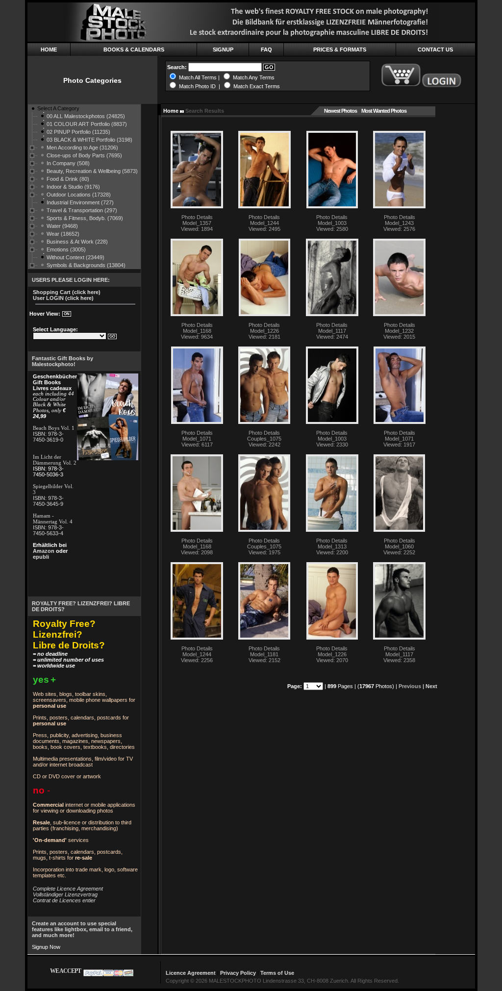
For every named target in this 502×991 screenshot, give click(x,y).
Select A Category (58, 108)
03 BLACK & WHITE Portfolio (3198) (89, 140)
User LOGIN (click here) (63, 298)
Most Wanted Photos (383, 111)
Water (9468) (62, 226)
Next (431, 686)
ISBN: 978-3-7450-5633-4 (48, 530)
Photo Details (197, 217)
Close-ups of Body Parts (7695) (84, 155)
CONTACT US (435, 49)
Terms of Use (277, 973)
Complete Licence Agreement (68, 889)
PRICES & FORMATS (339, 49)
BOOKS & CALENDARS (133, 49)
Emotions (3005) (66, 249)
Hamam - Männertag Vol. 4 (53, 518)
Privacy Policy (238, 973)
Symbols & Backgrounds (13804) (86, 265)
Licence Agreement (191, 973)
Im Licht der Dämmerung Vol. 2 (54, 460)
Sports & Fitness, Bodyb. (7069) (85, 218)
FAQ (266, 49)
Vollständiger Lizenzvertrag (65, 894)
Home (170, 111)
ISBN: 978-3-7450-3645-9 (48, 501)
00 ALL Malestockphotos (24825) (86, 116)
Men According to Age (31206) (82, 147)
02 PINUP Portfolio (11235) (78, 132)
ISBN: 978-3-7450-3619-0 (48, 437)
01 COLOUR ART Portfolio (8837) (87, 124)
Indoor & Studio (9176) (73, 187)
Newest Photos (340, 111)
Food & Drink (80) (68, 179)
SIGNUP (223, 49)
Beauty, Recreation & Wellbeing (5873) (92, 171)
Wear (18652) (63, 234)
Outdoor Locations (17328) (79, 195)
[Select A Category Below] (32, 110)
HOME (49, 49)
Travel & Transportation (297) (82, 210)
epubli (41, 557)
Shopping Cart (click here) (66, 292)
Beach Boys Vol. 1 (54, 428)
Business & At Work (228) (77, 242)
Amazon (43, 551)
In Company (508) (68, 163)
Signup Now (46, 947)
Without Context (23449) (75, 257)
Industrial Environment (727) (80, 202)
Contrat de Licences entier (64, 900)
